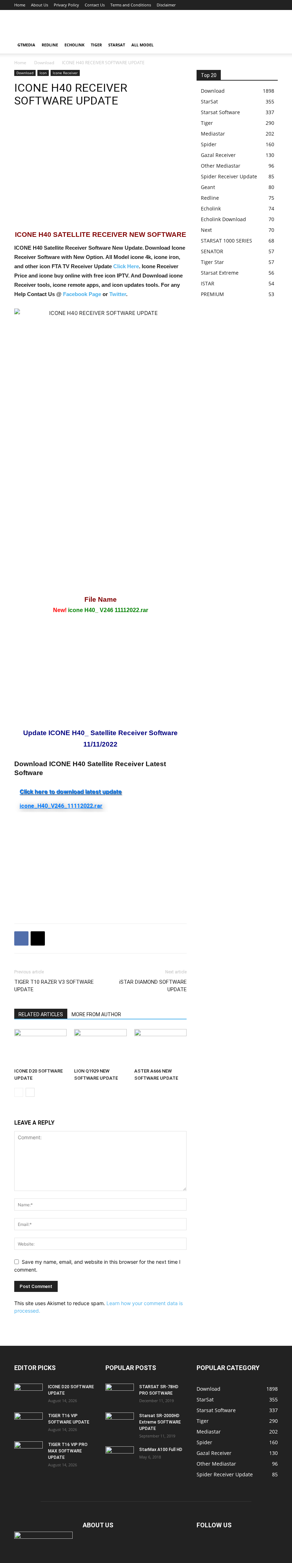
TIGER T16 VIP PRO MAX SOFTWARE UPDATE (68, 1451)
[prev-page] (18, 1092)
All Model (142, 44)
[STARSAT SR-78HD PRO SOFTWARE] (119, 1394)
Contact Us (95, 4)
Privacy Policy (66, 4)
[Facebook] (21, 938)
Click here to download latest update (71, 791)
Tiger (96, 44)
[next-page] (30, 1092)
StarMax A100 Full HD (160, 1449)
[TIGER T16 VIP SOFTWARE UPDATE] (28, 1422)
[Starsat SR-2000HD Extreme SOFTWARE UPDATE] (119, 1422)
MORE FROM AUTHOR (96, 1014)
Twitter (117, 294)
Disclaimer (166, 4)
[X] (38, 938)
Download (44, 63)
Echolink (74, 44)
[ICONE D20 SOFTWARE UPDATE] (40, 1047)
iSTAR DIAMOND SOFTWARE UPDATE (153, 986)
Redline (50, 44)
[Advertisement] (194, 25)
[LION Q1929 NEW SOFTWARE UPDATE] (100, 1047)
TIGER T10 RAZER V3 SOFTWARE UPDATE (54, 986)
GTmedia (26, 44)
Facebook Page (82, 294)
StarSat (116, 44)
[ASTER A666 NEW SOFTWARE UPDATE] (160, 1047)
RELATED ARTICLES (41, 1014)
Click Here (126, 266)
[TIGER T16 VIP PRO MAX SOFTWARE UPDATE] (28, 1451)
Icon (43, 72)
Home (19, 4)
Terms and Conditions (130, 4)
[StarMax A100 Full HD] (119, 1456)
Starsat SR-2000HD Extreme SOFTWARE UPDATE (160, 1422)
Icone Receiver (65, 72)
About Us (39, 4)
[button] (269, 45)
